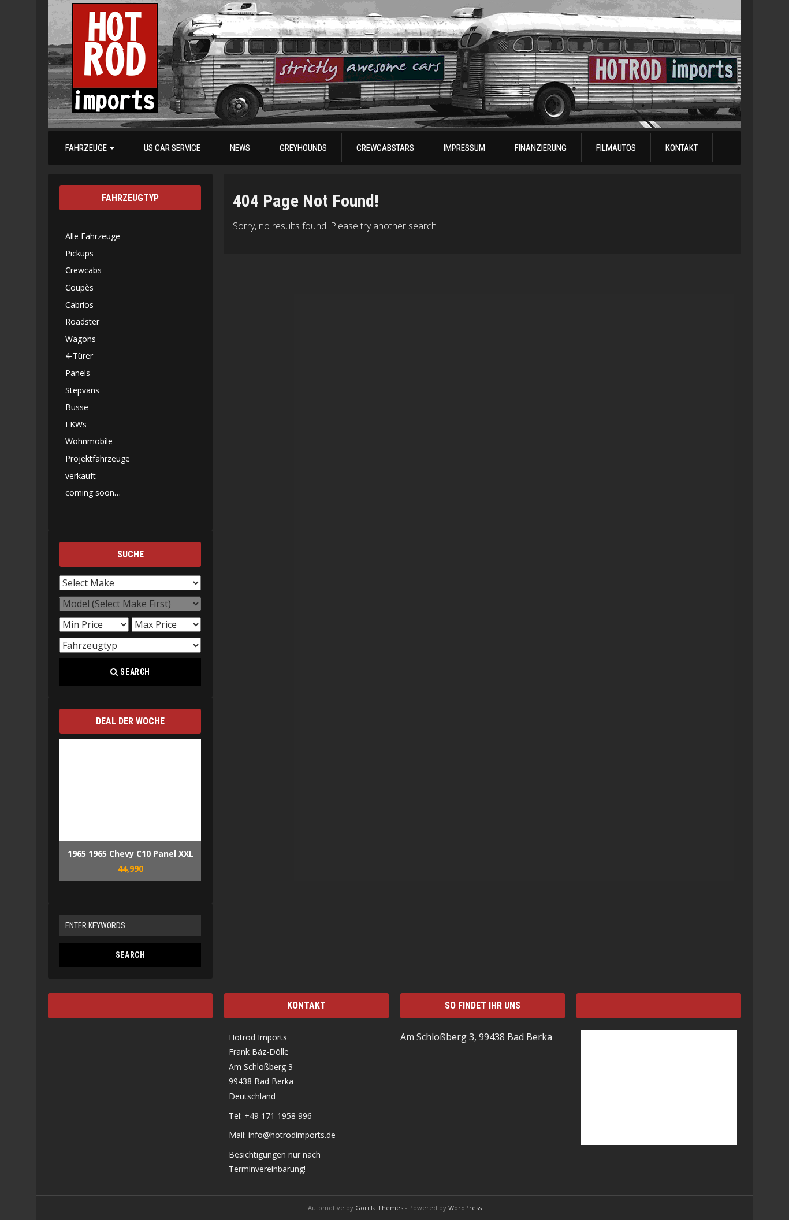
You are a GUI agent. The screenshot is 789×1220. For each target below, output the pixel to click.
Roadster (82, 321)
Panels (77, 372)
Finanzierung (541, 148)
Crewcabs (83, 270)
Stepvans (82, 390)
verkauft (80, 475)
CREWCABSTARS (385, 148)
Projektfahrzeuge (97, 458)
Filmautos (616, 148)
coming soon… (93, 492)
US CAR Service (172, 148)
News (240, 148)
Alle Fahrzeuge (92, 235)
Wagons (80, 338)
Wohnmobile (89, 441)
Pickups (79, 253)
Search (134, 671)
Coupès (79, 287)
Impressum (464, 148)
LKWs (76, 424)
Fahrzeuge (87, 148)
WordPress (465, 1207)
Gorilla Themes (379, 1207)
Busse (76, 406)
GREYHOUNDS (303, 148)
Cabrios (79, 304)
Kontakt (681, 148)
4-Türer (79, 355)
